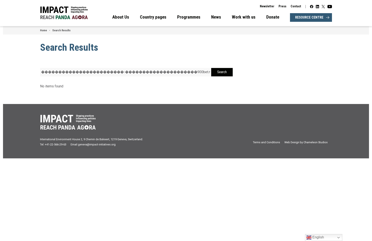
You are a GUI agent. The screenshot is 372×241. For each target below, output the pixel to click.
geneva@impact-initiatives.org (97, 144)
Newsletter (267, 6)
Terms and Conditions (266, 142)
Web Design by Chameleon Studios (306, 142)
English (318, 237)
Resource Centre (309, 17)
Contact (296, 6)
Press (282, 6)
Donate (272, 17)
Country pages (153, 17)
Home (43, 30)
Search (222, 72)
